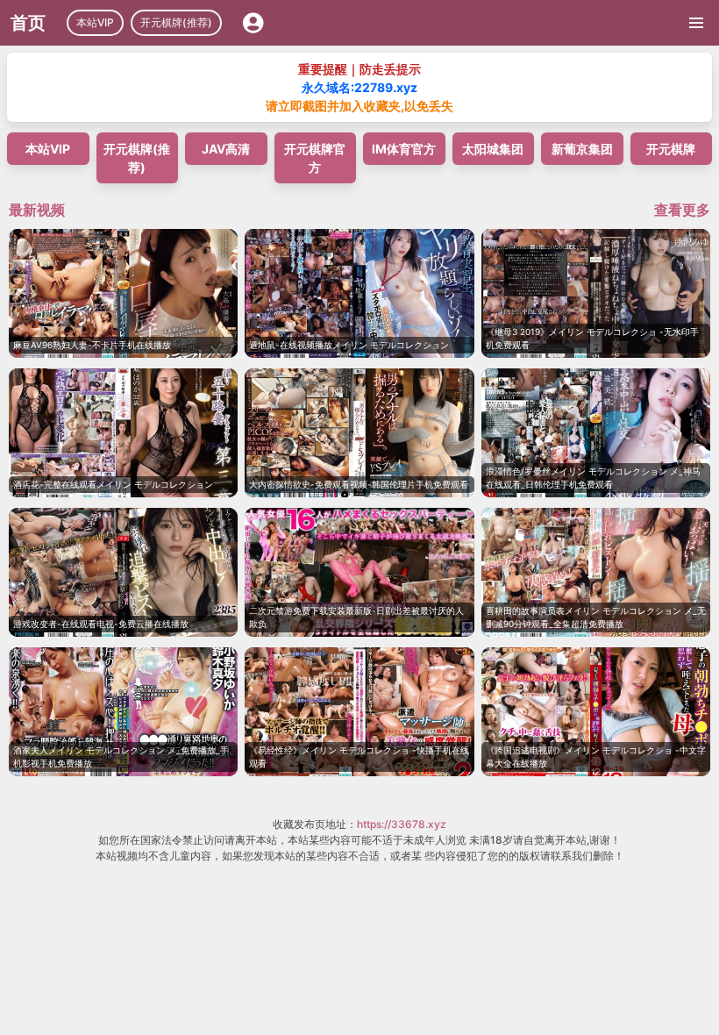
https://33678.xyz (401, 824)
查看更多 (682, 209)
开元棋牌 (670, 148)
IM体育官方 (404, 148)
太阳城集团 (492, 148)
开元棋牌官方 (314, 158)
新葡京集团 (582, 148)
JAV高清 (226, 148)
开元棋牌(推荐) (176, 22)
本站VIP (95, 22)
